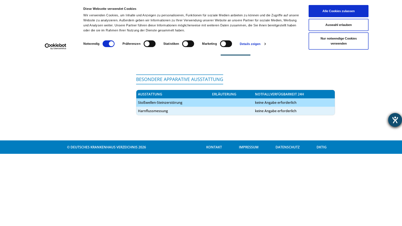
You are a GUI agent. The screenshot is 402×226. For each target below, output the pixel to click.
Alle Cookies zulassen (338, 11)
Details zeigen (250, 44)
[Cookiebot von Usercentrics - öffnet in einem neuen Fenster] (55, 46)
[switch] (150, 43)
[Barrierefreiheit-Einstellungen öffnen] (395, 120)
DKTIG (322, 147)
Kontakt (214, 147)
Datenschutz (288, 147)
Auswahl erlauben (338, 25)
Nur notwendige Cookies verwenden (339, 41)
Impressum (249, 147)
